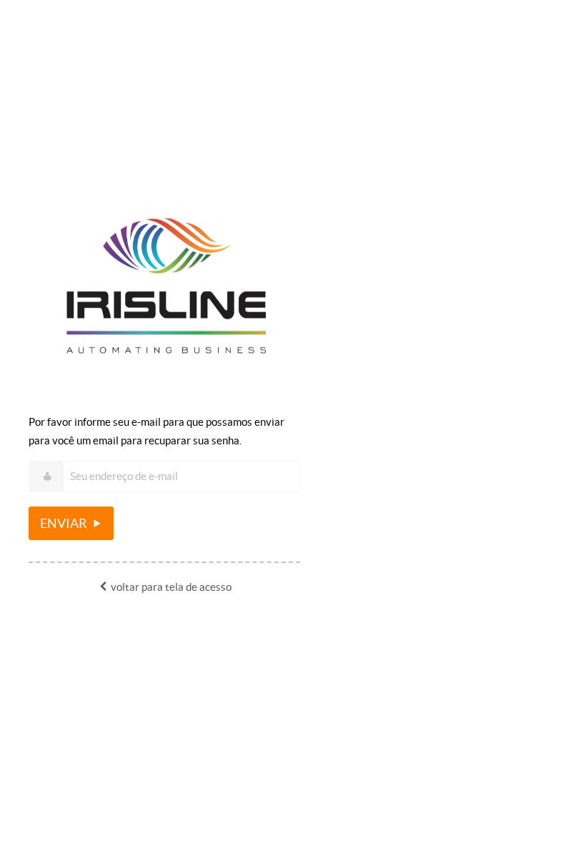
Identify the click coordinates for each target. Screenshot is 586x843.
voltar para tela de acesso (170, 587)
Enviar (64, 523)
